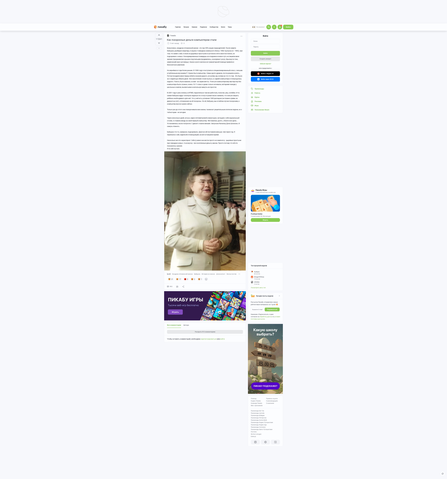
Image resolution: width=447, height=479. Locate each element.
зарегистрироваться (209, 339)
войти (222, 339)
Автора (186, 325)
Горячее (178, 27)
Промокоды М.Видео (258, 415)
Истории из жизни (208, 274)
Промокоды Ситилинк (258, 427)
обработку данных (266, 317)
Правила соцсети (272, 398)
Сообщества (214, 27)
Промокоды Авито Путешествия (261, 429)
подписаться (272, 309)
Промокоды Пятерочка (258, 418)
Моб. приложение (256, 405)
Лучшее (186, 27)
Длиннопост (220, 274)
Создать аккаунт (265, 59)
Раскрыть (205, 332)
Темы (230, 27)
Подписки (203, 27)
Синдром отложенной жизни (182, 274)
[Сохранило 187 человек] (177, 286)
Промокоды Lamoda (257, 413)
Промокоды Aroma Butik (259, 420)
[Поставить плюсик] (159, 35)
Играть (265, 220)
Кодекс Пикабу (256, 401)
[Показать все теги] (239, 273)
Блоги (223, 27)
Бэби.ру (253, 436)
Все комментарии (174, 325)
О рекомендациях (272, 401)
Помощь (254, 398)
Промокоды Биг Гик (257, 411)
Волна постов (231, 274)
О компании (270, 403)
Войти (288, 27)
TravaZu (173, 35)
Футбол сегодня (256, 434)
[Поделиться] (183, 286)
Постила (254, 432)
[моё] (169, 274)
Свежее (194, 27)
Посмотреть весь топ (258, 287)
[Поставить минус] (159, 43)
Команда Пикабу (256, 403)
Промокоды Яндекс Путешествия (262, 422)
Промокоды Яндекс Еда (259, 425)
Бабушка (197, 274)
